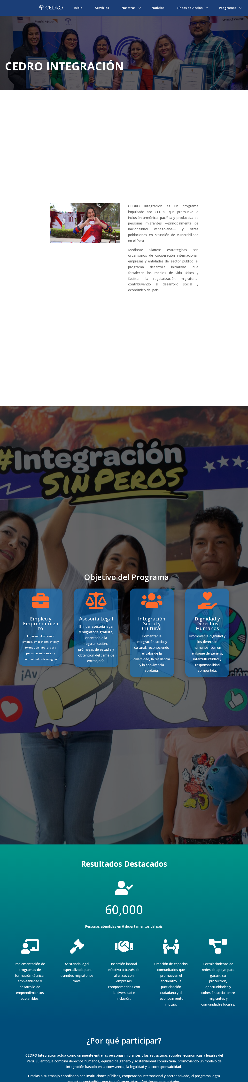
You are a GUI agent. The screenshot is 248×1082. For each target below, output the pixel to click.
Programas (227, 8)
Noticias (158, 8)
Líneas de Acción (190, 8)
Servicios (102, 8)
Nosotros (128, 8)
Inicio (78, 8)
